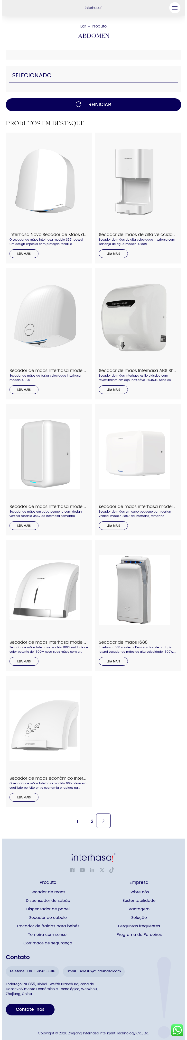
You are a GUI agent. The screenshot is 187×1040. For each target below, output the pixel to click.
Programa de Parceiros (139, 935)
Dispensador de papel (48, 909)
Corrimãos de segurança (47, 943)
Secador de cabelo (48, 918)
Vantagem (139, 909)
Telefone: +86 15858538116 (32, 971)
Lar (83, 26)
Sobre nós (139, 892)
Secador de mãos (47, 892)
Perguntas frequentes (139, 926)
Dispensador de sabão (48, 901)
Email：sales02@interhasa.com (93, 971)
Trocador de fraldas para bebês (47, 926)
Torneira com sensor (48, 935)
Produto (99, 26)
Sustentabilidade (139, 901)
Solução (139, 918)
